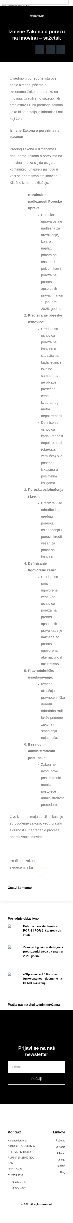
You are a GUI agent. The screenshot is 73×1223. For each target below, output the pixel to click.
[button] (39, 49)
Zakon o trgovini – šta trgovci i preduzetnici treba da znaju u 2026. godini (43, 951)
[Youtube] (40, 1219)
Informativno (36, 15)
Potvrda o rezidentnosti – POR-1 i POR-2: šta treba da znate (42, 931)
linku (29, 867)
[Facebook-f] (32, 1219)
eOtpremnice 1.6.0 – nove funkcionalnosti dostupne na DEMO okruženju (42, 979)
